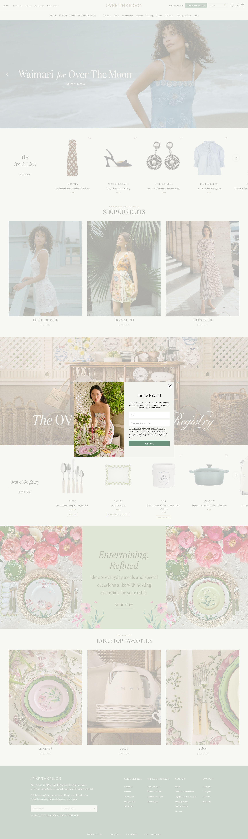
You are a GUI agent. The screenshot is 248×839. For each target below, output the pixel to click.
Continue (149, 444)
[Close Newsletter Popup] (170, 386)
